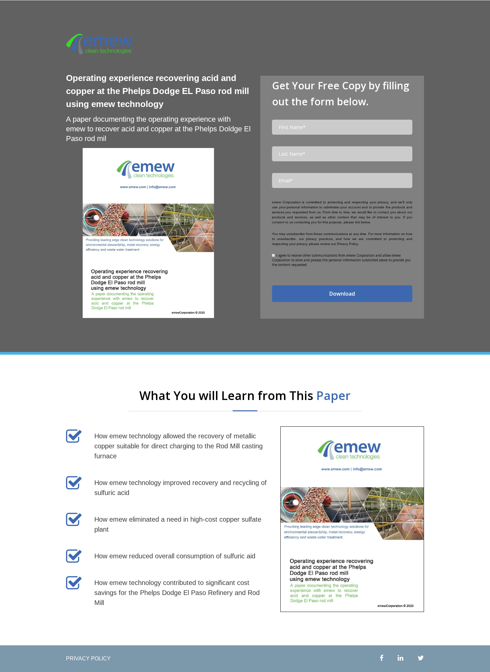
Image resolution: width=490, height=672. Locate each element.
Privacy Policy (347, 244)
